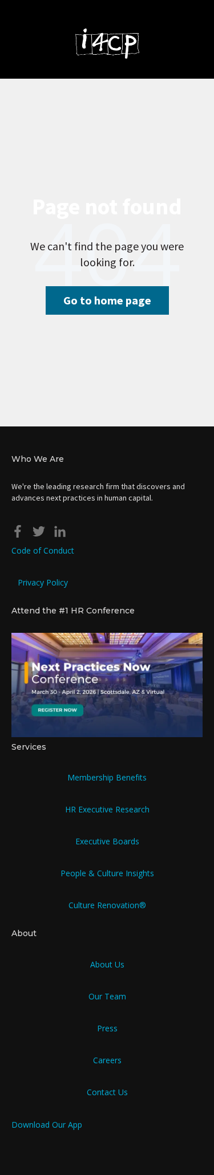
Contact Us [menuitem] (107, 1092)
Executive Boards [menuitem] (107, 841)
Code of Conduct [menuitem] (42, 550)
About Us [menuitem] (107, 964)
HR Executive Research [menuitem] (107, 809)
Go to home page (107, 300)
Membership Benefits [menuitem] (107, 777)
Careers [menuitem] (107, 1060)
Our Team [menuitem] (107, 996)
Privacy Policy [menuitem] (43, 582)
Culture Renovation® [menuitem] (107, 905)
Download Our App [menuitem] (46, 1124)
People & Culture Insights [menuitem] (107, 873)
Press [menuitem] (107, 1028)
